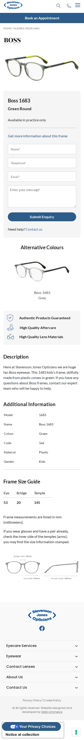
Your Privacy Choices (37, 726)
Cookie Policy (52, 700)
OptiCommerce (51, 712)
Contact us (34, 229)
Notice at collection (22, 734)
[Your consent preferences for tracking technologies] (76, 732)
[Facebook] (42, 628)
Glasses (18, 28)
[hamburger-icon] (78, 5)
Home (7, 28)
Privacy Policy (32, 700)
